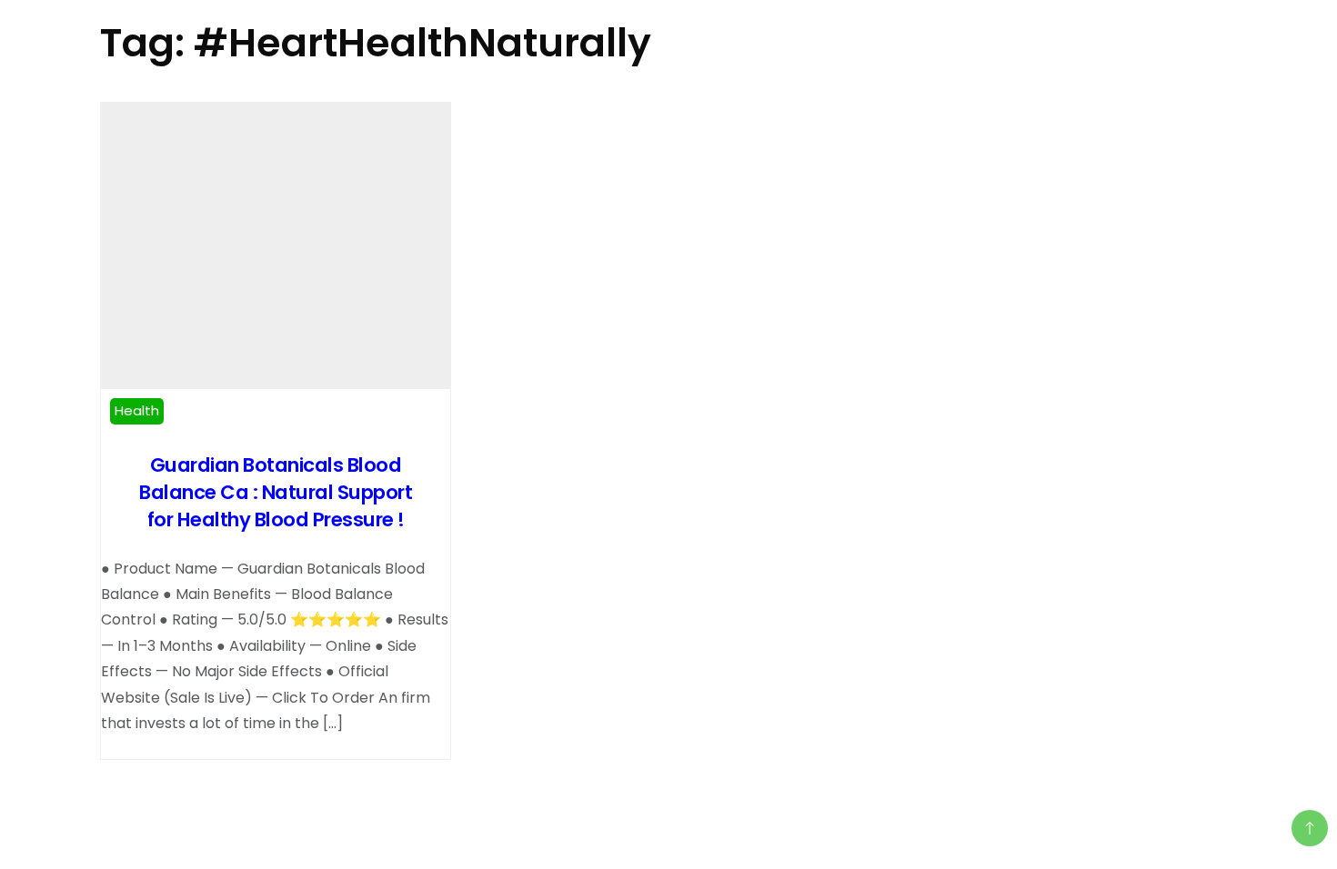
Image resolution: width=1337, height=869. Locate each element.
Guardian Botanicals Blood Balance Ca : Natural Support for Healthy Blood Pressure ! (275, 492)
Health (137, 410)
